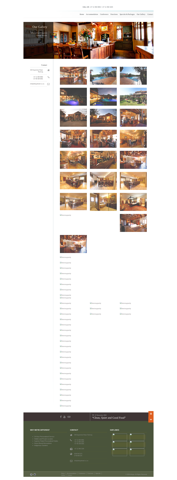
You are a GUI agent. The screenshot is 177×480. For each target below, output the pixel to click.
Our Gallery (141, 14)
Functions (114, 14)
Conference (104, 14)
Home (82, 14)
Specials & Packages (127, 14)
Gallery (63, 475)
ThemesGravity (41, 11)
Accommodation (92, 14)
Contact (150, 14)
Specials (98, 473)
